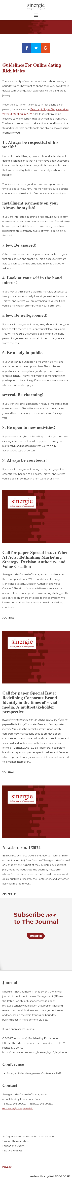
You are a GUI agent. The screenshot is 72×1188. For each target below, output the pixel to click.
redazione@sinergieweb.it (17, 1108)
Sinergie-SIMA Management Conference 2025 (34, 1073)
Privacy (6, 1166)
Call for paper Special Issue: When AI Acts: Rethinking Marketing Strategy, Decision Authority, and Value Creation (35, 559)
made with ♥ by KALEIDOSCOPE (49, 1176)
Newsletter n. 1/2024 (21, 847)
